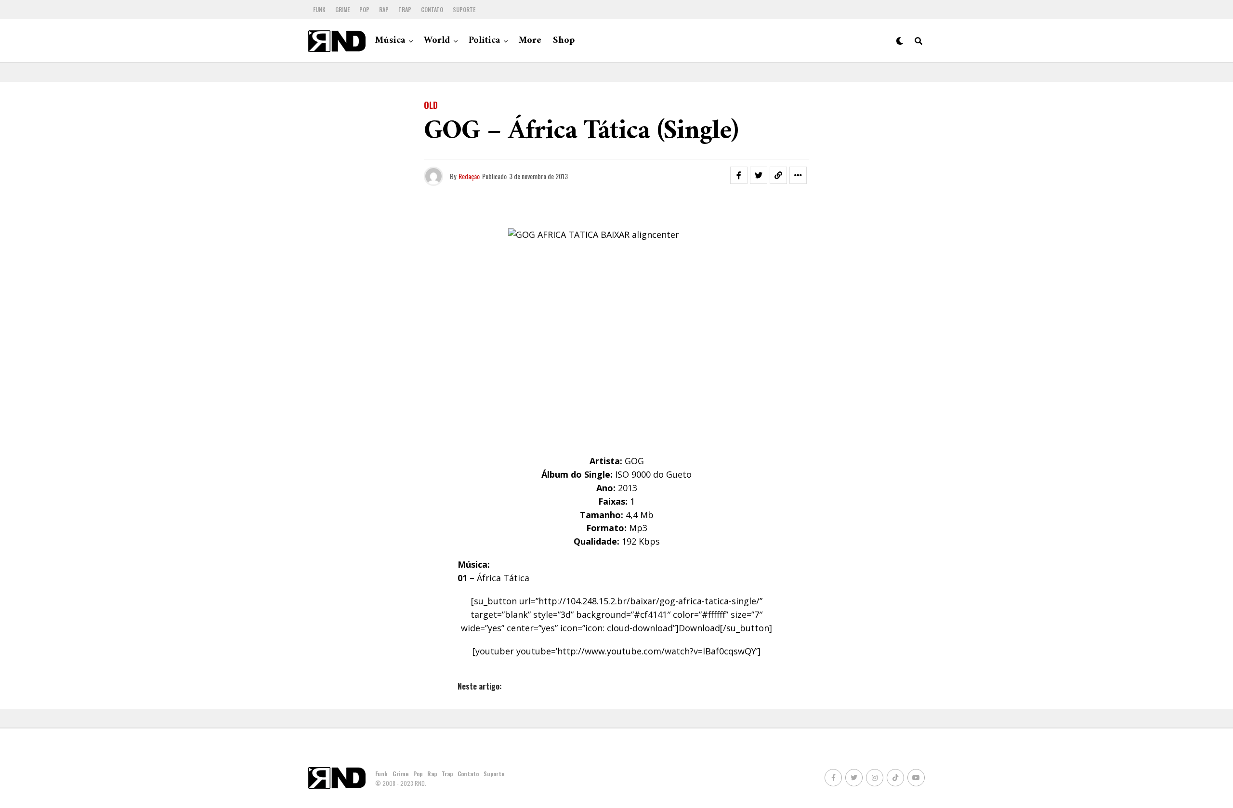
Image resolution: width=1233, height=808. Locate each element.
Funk (319, 9)
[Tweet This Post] (758, 175)
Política (484, 40)
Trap (404, 9)
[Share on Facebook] (739, 175)
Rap (384, 9)
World (437, 40)
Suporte (464, 9)
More (530, 40)
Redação (469, 176)
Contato (432, 9)
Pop (364, 9)
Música (390, 40)
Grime (342, 9)
